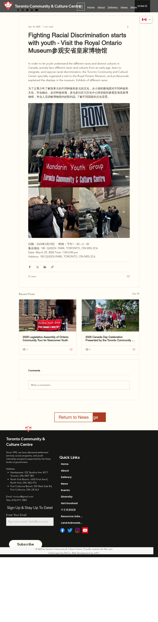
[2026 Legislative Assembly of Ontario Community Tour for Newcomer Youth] (47, 315)
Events (65, 490)
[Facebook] (18, 10)
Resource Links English (71, 516)
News (64, 484)
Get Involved (69, 503)
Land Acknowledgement (71, 523)
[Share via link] (52, 266)
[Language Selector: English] (146, 19)
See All (135, 293)
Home (65, 464)
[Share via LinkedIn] (44, 266)
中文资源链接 (68, 510)
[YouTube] (36, 10)
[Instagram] (22, 10)
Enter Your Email (16, 515)
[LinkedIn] (31, 10)
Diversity (67, 496)
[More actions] (128, 26)
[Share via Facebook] (29, 266)
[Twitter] (27, 10)
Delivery (66, 477)
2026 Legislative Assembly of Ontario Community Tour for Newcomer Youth (46, 338)
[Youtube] (85, 530)
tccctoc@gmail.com (23, 496)
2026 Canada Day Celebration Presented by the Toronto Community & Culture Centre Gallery (109, 338)
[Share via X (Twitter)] (37, 266)
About (65, 470)
